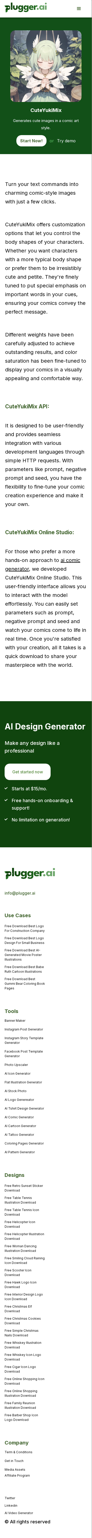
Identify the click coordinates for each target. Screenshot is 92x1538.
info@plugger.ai (20, 893)
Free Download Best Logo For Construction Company (25, 928)
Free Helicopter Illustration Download (24, 1236)
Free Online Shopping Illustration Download (21, 1393)
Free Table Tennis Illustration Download (20, 1200)
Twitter (10, 1498)
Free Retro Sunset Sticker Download (24, 1188)
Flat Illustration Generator (23, 1082)
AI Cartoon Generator (20, 1126)
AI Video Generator (19, 1513)
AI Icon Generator (17, 1073)
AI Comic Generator (19, 1117)
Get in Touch (14, 1461)
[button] (81, 8)
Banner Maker (15, 1021)
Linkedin (11, 1505)
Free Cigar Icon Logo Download (20, 1369)
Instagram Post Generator (24, 1029)
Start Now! (31, 140)
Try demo (66, 140)
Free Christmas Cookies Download (23, 1321)
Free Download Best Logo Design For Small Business (24, 940)
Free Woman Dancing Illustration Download (21, 1248)
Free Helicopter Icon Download (20, 1224)
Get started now (27, 771)
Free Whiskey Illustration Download (23, 1345)
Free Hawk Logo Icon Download (21, 1284)
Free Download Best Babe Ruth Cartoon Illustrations (24, 969)
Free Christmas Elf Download (18, 1309)
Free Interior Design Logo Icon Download (24, 1296)
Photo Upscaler (16, 1065)
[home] (19, 9)
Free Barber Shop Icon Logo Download (21, 1417)
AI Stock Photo (16, 1091)
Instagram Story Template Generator (24, 1040)
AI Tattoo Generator (19, 1135)
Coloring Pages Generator (24, 1143)
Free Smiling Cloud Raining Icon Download (25, 1260)
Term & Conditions (18, 1452)
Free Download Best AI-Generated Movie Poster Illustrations (23, 954)
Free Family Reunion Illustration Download (20, 1405)
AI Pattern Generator (20, 1152)
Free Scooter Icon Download (18, 1272)
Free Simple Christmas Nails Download (22, 1333)
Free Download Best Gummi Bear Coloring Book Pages (25, 983)
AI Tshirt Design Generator (24, 1108)
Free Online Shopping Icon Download (24, 1381)
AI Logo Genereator (19, 1100)
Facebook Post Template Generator (24, 1053)
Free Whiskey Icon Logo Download (23, 1357)
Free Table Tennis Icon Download (22, 1212)
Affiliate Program (17, 1475)
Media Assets (15, 1469)
